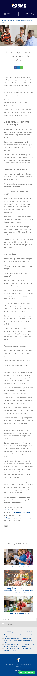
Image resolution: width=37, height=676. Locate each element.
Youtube (9, 518)
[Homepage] (18, 6)
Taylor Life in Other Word (18, 614)
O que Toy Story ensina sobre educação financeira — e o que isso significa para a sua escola (18, 590)
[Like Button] (6, 526)
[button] (26, 672)
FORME (7, 510)
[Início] (18, 660)
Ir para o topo (19, 670)
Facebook (17, 512)
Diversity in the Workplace (18, 566)
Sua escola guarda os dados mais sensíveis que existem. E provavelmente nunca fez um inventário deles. (18, 640)
